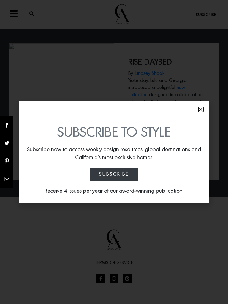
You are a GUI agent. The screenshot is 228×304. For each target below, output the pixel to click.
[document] (114, 152)
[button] (201, 109)
